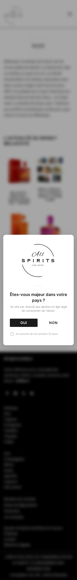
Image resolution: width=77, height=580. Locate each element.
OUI (23, 323)
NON (53, 323)
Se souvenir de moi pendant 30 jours (37, 333)
